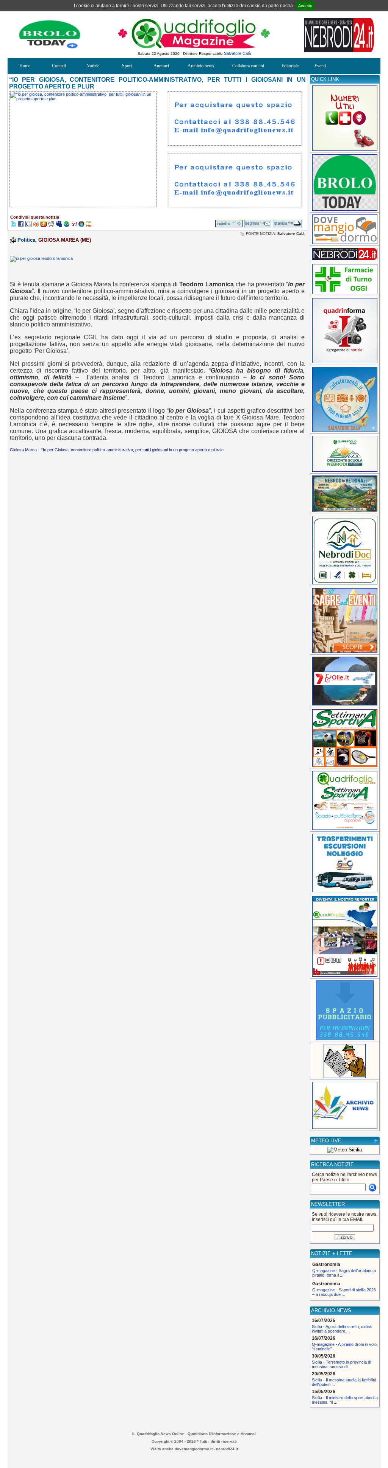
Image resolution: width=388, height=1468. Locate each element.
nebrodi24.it (227, 1449)
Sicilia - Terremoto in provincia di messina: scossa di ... (341, 1364)
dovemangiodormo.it (194, 1449)
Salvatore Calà (237, 53)
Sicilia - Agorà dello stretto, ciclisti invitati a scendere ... (342, 1328)
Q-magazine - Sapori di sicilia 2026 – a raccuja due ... (344, 1292)
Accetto (305, 5)
